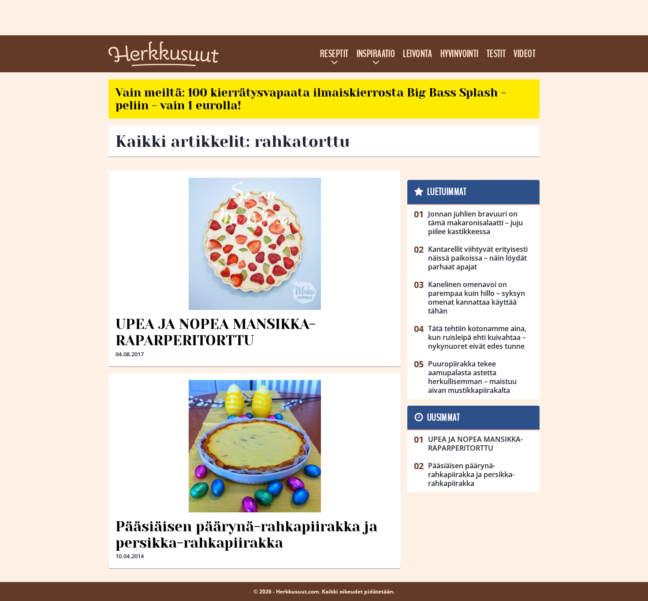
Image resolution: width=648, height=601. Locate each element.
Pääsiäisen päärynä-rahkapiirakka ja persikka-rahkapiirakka (246, 535)
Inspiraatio (376, 53)
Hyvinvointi (459, 53)
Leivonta (417, 53)
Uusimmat (443, 417)
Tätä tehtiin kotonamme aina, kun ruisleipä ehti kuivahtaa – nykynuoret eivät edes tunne (477, 337)
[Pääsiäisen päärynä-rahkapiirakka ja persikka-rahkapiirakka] (254, 446)
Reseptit (334, 53)
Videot (525, 53)
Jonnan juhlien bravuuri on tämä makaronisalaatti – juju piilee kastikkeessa (475, 222)
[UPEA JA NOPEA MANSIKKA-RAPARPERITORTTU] (254, 244)
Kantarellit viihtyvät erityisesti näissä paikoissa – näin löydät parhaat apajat (478, 258)
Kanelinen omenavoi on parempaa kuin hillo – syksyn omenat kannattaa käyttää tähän (476, 298)
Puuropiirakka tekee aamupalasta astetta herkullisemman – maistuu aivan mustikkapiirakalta (472, 377)
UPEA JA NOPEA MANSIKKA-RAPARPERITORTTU (215, 332)
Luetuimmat (446, 191)
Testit (496, 53)
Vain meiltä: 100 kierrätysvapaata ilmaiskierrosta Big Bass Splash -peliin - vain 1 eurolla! (310, 99)
